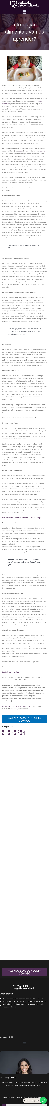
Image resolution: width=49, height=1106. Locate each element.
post (20, 151)
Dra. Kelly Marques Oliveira (11, 672)
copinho (42, 151)
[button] (24, 12)
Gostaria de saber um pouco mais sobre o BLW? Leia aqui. (21, 518)
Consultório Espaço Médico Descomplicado (16, 706)
